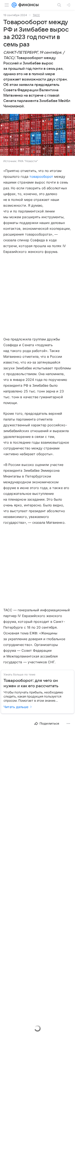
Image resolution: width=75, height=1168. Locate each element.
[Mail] (14, 5)
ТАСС (36, 15)
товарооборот (41, 176)
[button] (37, 135)
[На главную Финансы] (28, 5)
